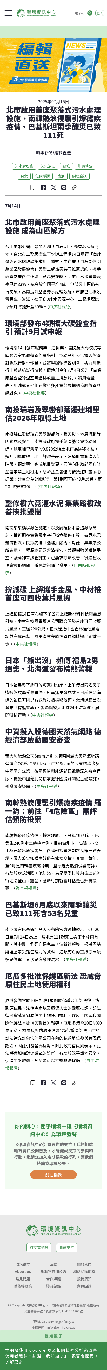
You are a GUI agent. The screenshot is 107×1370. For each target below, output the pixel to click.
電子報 (79, 13)
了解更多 (14, 1362)
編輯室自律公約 (53, 1271)
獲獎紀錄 (53, 1286)
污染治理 (48, 166)
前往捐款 (53, 1175)
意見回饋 (84, 1286)
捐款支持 (66, 1247)
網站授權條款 (84, 1271)
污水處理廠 (24, 166)
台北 (24, 176)
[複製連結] (74, 187)
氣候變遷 (42, 176)
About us (23, 1271)
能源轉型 (85, 166)
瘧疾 (66, 166)
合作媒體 (53, 1278)
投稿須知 (84, 1278)
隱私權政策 (23, 1286)
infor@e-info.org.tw (61, 1327)
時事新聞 (44, 152)
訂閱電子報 (39, 1247)
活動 (53, 1264)
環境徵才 (23, 1264)
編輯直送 (62, 152)
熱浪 (61, 176)
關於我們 (84, 1264)
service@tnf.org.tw (61, 1321)
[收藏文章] (32, 187)
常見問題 (23, 1278)
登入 (100, 13)
